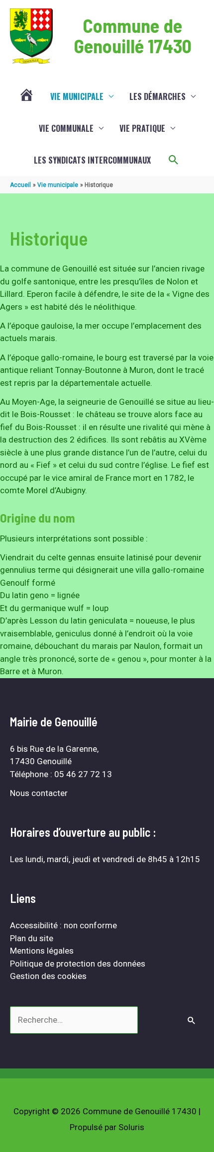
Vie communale (66, 128)
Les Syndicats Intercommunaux (92, 160)
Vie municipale (77, 96)
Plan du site (31, 938)
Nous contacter (39, 793)
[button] (173, 160)
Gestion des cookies (48, 976)
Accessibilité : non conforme (63, 925)
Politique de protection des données (77, 964)
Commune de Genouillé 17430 (133, 36)
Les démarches (157, 96)
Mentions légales (42, 951)
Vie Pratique (142, 128)
